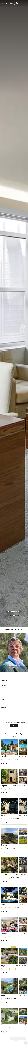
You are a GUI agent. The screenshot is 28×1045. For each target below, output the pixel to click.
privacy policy (17, 722)
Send (14, 725)
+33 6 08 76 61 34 (15, 671)
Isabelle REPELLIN (14, 667)
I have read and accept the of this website (15, 722)
